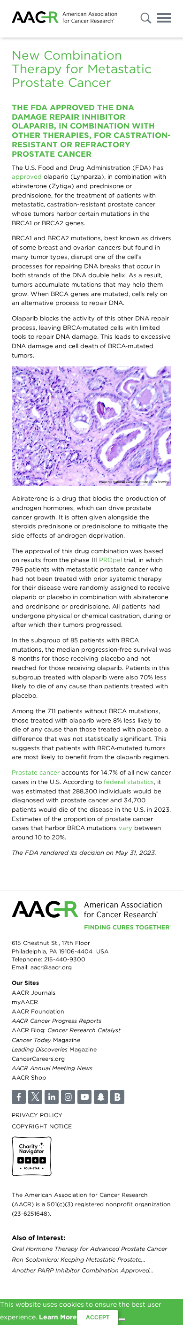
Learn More (58, 1317)
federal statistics (129, 781)
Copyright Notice (42, 1126)
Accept (97, 1317)
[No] (122, 1319)
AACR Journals (33, 992)
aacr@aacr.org (51, 967)
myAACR (25, 1001)
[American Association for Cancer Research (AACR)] (64, 18)
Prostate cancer (36, 772)
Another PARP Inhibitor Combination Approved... (82, 1270)
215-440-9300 (64, 959)
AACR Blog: (66, 1030)
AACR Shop (29, 1077)
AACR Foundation (38, 1011)
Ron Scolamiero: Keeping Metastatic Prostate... (78, 1259)
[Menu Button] (164, 19)
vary (125, 827)
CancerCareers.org (38, 1058)
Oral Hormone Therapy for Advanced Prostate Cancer (89, 1248)
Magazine (46, 1039)
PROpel (110, 560)
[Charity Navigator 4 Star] (32, 1156)
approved (27, 176)
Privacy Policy (37, 1115)
